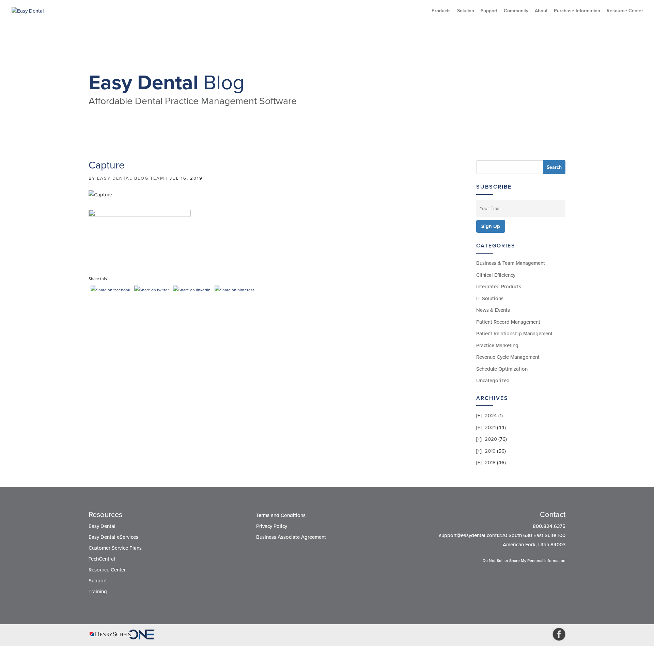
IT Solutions (489, 298)
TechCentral (102, 559)
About (541, 11)
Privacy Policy (271, 526)
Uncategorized (493, 380)
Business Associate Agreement (291, 537)
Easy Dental (102, 526)
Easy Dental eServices (113, 537)
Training (98, 591)
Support (489, 11)
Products (441, 11)
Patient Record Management (508, 322)
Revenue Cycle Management (508, 357)
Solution (465, 11)
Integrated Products (498, 287)
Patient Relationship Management (514, 333)
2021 (490, 427)
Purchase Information (577, 11)
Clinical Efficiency (495, 275)
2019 (490, 451)
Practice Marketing (497, 345)
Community (516, 11)
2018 (490, 462)
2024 (491, 416)
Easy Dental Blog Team (131, 178)
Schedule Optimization (502, 369)
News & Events (493, 310)
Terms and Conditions (281, 515)
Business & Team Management (510, 263)
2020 (491, 439)
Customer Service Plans (115, 548)
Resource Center (625, 11)
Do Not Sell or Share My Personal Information (524, 560)
